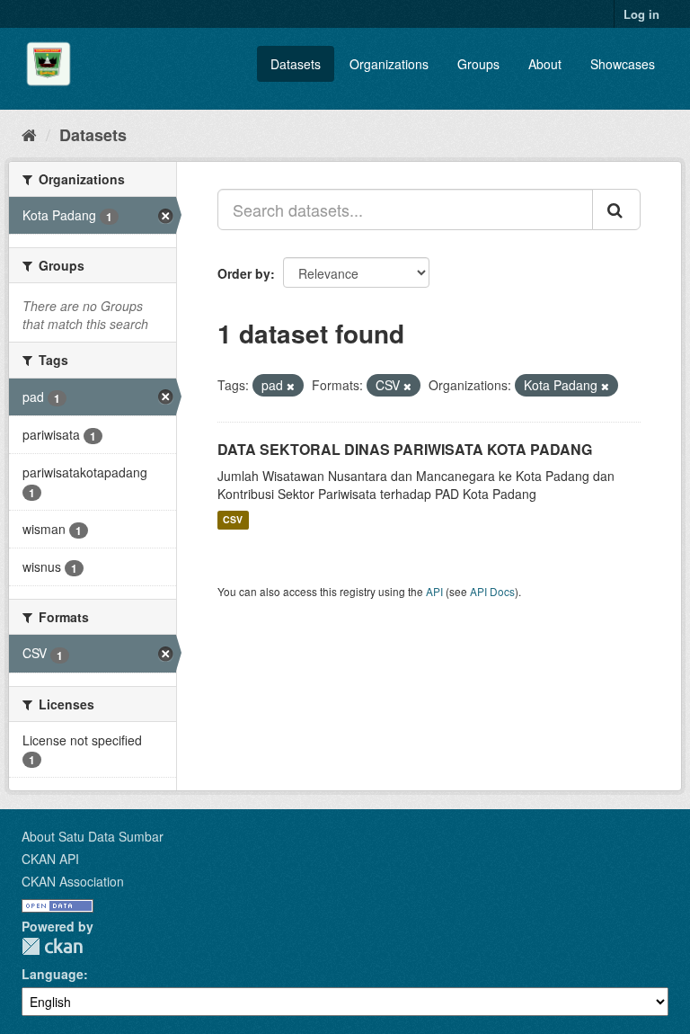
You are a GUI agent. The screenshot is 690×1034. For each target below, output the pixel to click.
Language (53, 974)
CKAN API (50, 859)
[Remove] (291, 386)
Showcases (622, 64)
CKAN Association (73, 881)
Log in (641, 13)
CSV (233, 520)
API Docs (492, 591)
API (434, 591)
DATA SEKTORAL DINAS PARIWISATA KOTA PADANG (404, 449)
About (545, 64)
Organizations (389, 64)
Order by (243, 273)
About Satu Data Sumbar (93, 836)
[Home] (29, 134)
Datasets (295, 64)
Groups (478, 64)
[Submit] (616, 209)
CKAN (52, 946)
